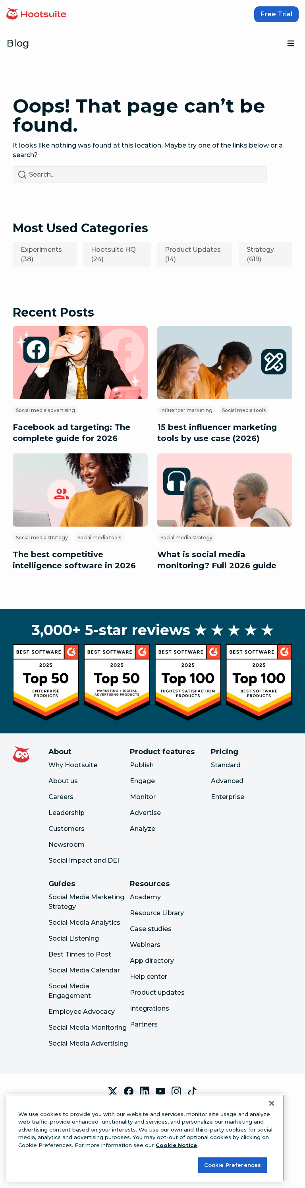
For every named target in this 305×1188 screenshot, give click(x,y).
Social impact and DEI (83, 860)
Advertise (145, 813)
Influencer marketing (186, 410)
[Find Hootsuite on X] (113, 1091)
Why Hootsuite (72, 765)
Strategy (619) (260, 254)
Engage (142, 781)
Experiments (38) (41, 254)
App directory (152, 960)
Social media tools (244, 410)
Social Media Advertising (88, 1043)
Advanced (227, 781)
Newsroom (66, 844)
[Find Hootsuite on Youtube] (160, 1091)
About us (63, 781)
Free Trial (276, 14)
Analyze (142, 828)
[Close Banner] (271, 1103)
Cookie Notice (176, 1145)
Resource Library (157, 913)
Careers (60, 797)
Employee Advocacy (81, 1011)
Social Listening (73, 938)
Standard (226, 765)
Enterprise (227, 797)
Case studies (151, 929)
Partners (144, 1024)
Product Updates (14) (193, 254)
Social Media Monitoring (87, 1027)
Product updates (157, 992)
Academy (145, 897)
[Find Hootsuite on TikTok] (192, 1091)
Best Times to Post (79, 954)
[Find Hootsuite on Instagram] (176, 1091)
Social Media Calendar (84, 970)
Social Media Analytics (84, 922)
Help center (148, 976)
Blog (17, 43)
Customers (66, 828)
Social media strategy (42, 538)
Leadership (66, 813)
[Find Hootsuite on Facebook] (128, 1091)
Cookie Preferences (232, 1165)
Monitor (143, 797)
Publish (142, 765)
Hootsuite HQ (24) (113, 254)
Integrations (149, 1008)
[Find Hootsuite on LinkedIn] (144, 1091)
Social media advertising (45, 410)
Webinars (145, 945)
